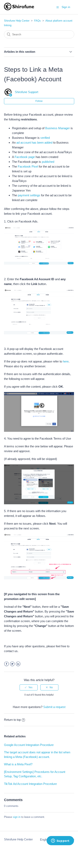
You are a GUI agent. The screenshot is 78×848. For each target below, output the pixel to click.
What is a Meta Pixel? (18, 764)
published (48, 161)
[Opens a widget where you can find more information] (60, 841)
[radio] (29, 687)
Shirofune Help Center (16, 20)
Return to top (12, 719)
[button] (57, 7)
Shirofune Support (26, 92)
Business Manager (57, 128)
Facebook (6, 663)
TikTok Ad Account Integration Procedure (30, 783)
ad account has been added (34, 142)
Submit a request (54, 707)
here (66, 361)
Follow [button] (39, 101)
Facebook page (25, 157)
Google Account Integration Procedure (29, 745)
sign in (16, 816)
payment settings (29, 195)
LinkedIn (18, 663)
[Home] (19, 9)
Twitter (12, 663)
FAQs (37, 20)
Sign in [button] (66, 7)
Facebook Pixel (28, 166)
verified (45, 137)
